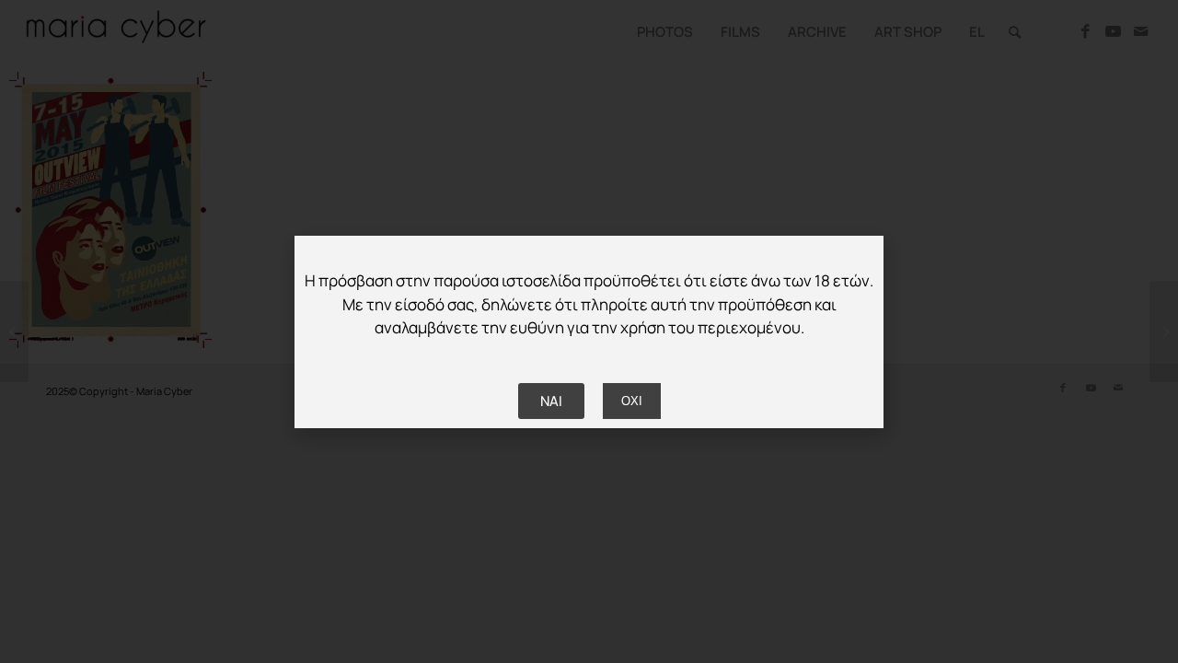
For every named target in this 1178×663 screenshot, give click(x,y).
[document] (589, 331)
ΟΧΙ (631, 401)
